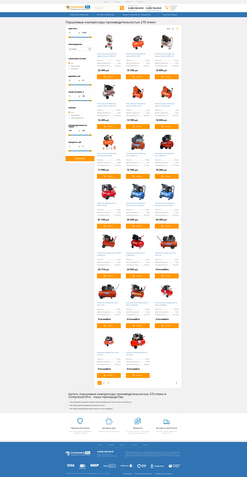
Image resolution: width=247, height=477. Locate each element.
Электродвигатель (77, 118)
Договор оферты (127, 473)
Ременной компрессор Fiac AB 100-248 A (136, 353)
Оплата (106, 2)
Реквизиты (146, 445)
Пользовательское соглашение (163, 473)
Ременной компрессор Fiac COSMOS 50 (135, 254)
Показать (80, 158)
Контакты (140, 2)
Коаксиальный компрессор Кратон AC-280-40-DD (164, 105)
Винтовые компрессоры (105, 15)
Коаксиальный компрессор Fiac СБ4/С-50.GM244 (166, 304)
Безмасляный (75, 66)
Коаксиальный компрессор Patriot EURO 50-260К (106, 154)
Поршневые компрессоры (79, 15)
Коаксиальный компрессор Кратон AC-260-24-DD (135, 105)
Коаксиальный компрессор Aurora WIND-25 (135, 154)
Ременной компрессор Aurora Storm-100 (107, 304)
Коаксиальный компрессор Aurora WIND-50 (164, 154)
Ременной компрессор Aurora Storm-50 (165, 254)
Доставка (117, 2)
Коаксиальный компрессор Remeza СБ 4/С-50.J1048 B (135, 204)
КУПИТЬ (110, 77)
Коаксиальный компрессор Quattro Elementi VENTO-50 (106, 105)
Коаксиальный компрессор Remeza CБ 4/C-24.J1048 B (164, 204)
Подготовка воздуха (170, 15)
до (79, 33)
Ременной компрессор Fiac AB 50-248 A (107, 353)
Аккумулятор (75, 115)
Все (72, 63)
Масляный (74, 69)
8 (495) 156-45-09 (153, 8)
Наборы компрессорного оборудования (137, 15)
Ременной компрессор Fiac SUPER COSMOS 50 (109, 254)
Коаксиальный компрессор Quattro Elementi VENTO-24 (164, 55)
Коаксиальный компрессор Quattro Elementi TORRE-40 (106, 55)
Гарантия (128, 2)
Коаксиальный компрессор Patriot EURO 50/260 (135, 55)
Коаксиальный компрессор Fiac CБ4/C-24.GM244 (137, 304)
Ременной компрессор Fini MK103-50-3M (106, 204)
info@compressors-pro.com (154, 10)
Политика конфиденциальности (143, 473)
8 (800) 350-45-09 (135, 8)
